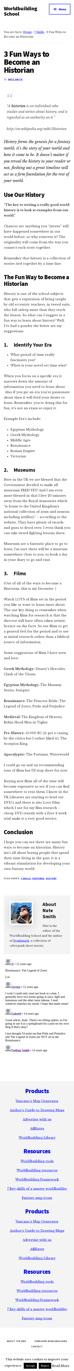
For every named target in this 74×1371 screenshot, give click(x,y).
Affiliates (37, 1128)
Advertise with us (37, 1119)
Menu (62, 9)
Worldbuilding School (20, 11)
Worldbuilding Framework (37, 1179)
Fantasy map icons (37, 1198)
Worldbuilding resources (37, 1170)
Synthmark (21, 940)
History (51, 878)
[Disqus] (37, 1005)
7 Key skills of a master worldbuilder (37, 1189)
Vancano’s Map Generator (37, 1101)
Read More (60, 1365)
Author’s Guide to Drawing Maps (37, 1110)
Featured (38, 878)
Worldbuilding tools (37, 1161)
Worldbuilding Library (37, 1138)
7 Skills (26, 878)
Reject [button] (45, 1365)
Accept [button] (30, 1365)
